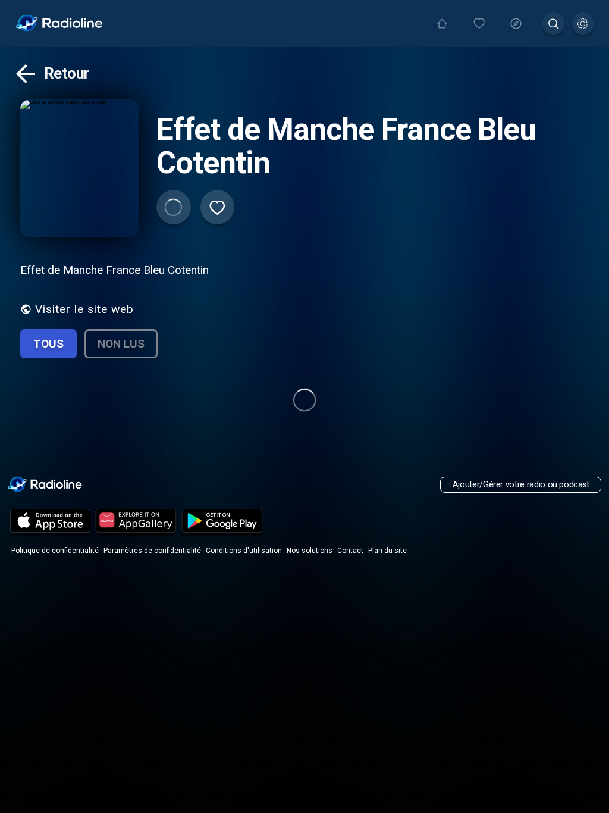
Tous (48, 344)
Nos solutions (309, 550)
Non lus (121, 344)
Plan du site (387, 550)
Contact (350, 550)
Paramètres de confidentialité (152, 550)
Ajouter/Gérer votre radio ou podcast (521, 485)
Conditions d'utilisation (244, 550)
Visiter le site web (84, 309)
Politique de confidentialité (55, 550)
